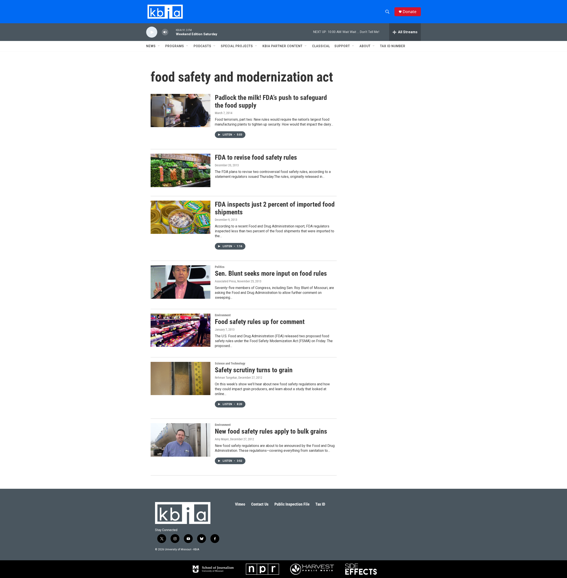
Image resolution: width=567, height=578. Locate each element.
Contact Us (259, 504)
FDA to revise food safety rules (256, 157)
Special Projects (237, 46)
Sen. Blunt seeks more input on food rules (271, 273)
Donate (409, 11)
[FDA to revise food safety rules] (180, 170)
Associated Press (225, 281)
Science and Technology (230, 363)
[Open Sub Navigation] (159, 46)
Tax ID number (392, 46)
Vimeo (240, 504)
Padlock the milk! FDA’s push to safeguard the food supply (271, 101)
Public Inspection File (292, 504)
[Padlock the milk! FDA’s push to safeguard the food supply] (180, 110)
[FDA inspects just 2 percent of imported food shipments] (180, 217)
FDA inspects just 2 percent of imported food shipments (275, 208)
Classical (321, 46)
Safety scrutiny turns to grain (254, 370)
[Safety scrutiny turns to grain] (180, 378)
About (365, 46)
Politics (219, 267)
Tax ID (320, 504)
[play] (151, 32)
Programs (174, 46)
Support (342, 46)
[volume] (165, 32)
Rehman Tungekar (226, 377)
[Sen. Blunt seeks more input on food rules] (180, 282)
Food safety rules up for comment (260, 322)
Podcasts (202, 46)
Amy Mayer (222, 439)
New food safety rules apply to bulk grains (271, 431)
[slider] (172, 32)
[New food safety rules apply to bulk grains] (180, 439)
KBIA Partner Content (282, 46)
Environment (223, 315)
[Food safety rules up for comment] (180, 330)
